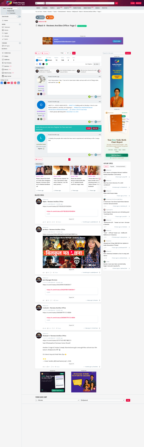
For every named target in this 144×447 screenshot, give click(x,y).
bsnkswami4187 (123, 247)
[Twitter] (5, 83)
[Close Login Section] (99, 128)
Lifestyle (6, 36)
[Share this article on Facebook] (40, 64)
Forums (4, 43)
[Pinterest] (15, 83)
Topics (52, 8)
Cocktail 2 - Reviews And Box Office (54, 308)
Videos (6, 56)
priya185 (125, 177)
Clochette (95, 366)
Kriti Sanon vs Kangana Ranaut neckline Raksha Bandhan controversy (115, 173)
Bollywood (42, 21)
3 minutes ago (115, 187)
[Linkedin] (18, 83)
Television (7, 27)
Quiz (58, 8)
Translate (12, 13)
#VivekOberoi (52, 109)
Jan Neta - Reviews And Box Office (54, 229)
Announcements (120, 166)
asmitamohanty (123, 258)
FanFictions (77, 8)
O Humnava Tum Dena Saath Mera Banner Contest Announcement (116, 202)
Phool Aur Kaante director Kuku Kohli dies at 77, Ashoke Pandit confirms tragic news (78, 181)
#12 (100, 101)
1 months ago (85, 222)
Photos (104, 8)
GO (116, 3)
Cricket (107, 261)
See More (4, 48)
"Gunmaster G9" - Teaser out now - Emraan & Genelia (116, 223)
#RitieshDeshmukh (62, 109)
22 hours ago (115, 268)
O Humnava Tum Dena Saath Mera (114, 199)
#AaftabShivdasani (87, 107)
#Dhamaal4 (49, 343)
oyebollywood (94, 222)
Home (6, 20)
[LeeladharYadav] (46, 60)
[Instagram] (12, 83)
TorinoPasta (95, 328)
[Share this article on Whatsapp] (47, 64)
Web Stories (7, 73)
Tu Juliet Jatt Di (109, 209)
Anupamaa (108, 241)
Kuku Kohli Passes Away (111, 193)
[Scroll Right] (100, 71)
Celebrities (7, 53)
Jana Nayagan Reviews (50, 280)
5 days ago (87, 328)
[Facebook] (2, 83)
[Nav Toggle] (2, 3)
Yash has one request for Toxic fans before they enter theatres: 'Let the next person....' (61, 181)
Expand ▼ (71, 219)
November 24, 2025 (72, 112)
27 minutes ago (115, 237)
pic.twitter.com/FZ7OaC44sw (78, 109)
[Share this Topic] (37, 64)
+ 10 (44, 94)
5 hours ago (120, 195)
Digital (6, 33)
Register (138, 3)
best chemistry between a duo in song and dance (116, 254)
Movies (6, 30)
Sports (6, 39)
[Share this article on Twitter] (43, 64)
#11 (100, 76)
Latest (106, 166)
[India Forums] (15, 3)
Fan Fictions (7, 63)
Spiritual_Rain (124, 268)
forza (125, 195)
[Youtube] (8, 83)
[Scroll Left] (37, 71)
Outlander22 (124, 187)
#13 (100, 134)
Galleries (6, 59)
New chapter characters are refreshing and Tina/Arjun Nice (116, 213)
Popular (112, 166)
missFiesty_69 (123, 206)
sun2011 (125, 216)
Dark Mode (5, 16)
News (3, 24)
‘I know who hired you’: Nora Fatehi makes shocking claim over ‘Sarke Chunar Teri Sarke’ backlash (95, 182)
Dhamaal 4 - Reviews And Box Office (54, 336)
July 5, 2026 (67, 361)
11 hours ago (118, 216)
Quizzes (6, 66)
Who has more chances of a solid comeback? (113, 184)
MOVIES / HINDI (39, 176)
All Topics (7, 46)
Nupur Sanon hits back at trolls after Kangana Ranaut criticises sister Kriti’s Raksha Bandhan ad (43, 182)
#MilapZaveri (78, 107)
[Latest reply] (99, 222)
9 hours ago (115, 258)
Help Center (7, 76)
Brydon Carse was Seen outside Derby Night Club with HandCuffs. (115, 265)
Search (128, 53)
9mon (40, 60)
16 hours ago (117, 227)
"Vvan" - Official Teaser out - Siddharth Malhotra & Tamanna (115, 234)
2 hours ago (118, 177)
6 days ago (89, 300)
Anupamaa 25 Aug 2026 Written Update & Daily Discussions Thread (116, 244)
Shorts (6, 69)
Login (132, 3)
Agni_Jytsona (124, 237)
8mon (50, 60)
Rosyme (96, 300)
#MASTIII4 (72, 105)
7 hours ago (115, 247)
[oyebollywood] (37, 60)
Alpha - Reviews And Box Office (53, 202)
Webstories (87, 8)
